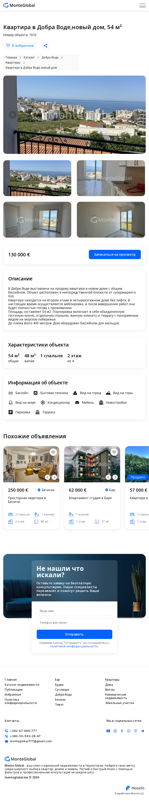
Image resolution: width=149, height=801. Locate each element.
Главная (11, 680)
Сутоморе (62, 690)
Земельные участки (119, 703)
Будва (59, 685)
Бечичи (60, 700)
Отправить (74, 634)
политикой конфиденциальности (74, 646)
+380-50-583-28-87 (25, 736)
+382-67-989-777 (23, 731)
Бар (57, 680)
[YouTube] (108, 731)
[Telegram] (142, 731)
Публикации (14, 690)
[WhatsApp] (129, 731)
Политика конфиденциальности (21, 701)
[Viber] (135, 731)
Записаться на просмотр (115, 254)
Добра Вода (63, 694)
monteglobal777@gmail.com (31, 741)
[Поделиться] (46, 46)
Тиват (59, 704)
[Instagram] (115, 731)
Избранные (13, 694)
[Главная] (19, 5)
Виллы (110, 690)
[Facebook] (122, 731)
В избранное (23, 45)
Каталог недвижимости (22, 685)
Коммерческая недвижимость (116, 696)
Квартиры (112, 680)
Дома (109, 685)
